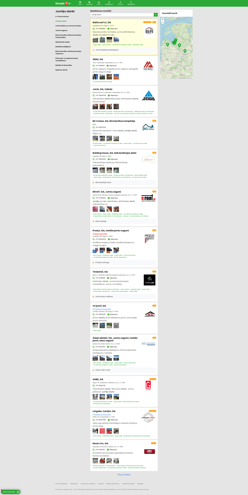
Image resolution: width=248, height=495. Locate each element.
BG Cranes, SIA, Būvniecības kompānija (114, 121)
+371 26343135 (100, 314)
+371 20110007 (100, 450)
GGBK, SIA (98, 379)
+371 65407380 (100, 420)
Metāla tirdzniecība (63, 65)
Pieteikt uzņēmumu (112, 484)
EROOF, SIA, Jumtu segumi (107, 191)
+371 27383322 (100, 198)
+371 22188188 (100, 278)
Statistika (140, 484)
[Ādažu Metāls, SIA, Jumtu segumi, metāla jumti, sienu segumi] (95, 358)
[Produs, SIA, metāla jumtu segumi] (95, 250)
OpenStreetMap (182, 78)
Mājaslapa (113, 29)
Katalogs (89, 4)
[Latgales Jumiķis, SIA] (95, 431)
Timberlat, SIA (100, 271)
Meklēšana (131, 4)
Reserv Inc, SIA (100, 443)
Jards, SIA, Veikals (102, 89)
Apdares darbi (61, 70)
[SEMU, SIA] (95, 76)
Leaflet (175, 78)
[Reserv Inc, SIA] (95, 460)
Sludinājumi (109, 4)
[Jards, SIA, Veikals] (95, 106)
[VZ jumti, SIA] (95, 325)
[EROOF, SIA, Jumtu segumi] (95, 209)
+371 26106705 (100, 386)
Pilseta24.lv (74, 484)
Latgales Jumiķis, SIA (104, 411)
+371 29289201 (100, 29)
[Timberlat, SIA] (149, 279)
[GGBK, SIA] (95, 396)
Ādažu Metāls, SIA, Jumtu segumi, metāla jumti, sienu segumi (115, 339)
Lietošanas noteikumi (88, 484)
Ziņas (80, 4)
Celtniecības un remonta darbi (68, 26)
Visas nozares (63, 16)
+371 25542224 (100, 239)
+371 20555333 (100, 159)
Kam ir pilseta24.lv (61, 484)
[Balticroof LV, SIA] (95, 39)
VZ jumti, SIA (99, 305)
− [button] (162, 22)
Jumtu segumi (61, 30)
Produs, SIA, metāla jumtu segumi (111, 230)
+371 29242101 (100, 347)
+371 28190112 (99, 66)
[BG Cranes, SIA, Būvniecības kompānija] (95, 138)
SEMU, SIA (98, 59)
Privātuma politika (128, 484)
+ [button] (162, 19)
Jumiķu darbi (60, 21)
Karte (99, 4)
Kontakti (101, 484)
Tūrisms (120, 4)
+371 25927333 (100, 127)
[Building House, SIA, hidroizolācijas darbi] (95, 170)
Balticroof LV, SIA (102, 22)
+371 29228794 (100, 95)
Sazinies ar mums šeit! (102, 309)
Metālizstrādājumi (63, 47)
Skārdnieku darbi (62, 42)
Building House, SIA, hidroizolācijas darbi (114, 153)
